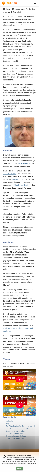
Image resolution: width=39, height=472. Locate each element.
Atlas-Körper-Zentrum (22, 185)
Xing (7, 424)
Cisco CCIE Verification (15, 439)
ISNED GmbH (17, 179)
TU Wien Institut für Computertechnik (20, 426)
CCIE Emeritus (24, 163)
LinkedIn (9, 421)
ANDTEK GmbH (9, 174)
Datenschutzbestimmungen (27, 463)
